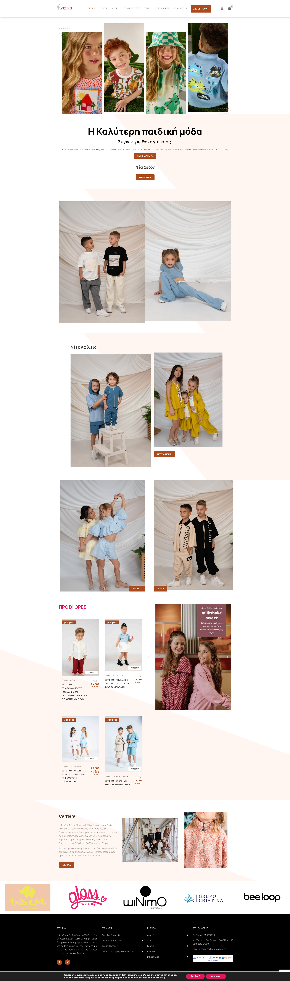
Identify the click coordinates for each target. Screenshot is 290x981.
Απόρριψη (215, 976)
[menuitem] (91, 8)
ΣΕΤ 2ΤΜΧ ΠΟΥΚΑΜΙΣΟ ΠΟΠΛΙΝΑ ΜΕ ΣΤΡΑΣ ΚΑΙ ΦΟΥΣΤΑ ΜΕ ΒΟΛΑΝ (117, 683)
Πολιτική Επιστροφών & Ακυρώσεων (119, 951)
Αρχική (150, 935)
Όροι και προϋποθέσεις (113, 935)
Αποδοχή (195, 976)
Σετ (122, 675)
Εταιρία (151, 951)
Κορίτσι (150, 945)
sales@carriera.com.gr (215, 948)
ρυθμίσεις (69, 977)
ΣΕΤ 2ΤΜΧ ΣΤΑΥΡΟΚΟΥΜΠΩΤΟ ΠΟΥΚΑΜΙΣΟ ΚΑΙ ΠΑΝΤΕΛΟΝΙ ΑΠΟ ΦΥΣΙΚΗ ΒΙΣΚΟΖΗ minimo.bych (74, 691)
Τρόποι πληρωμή (110, 945)
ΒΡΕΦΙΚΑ (73, 680)
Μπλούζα (78, 766)
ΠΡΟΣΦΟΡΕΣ (72, 607)
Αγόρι (150, 940)
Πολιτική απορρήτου (112, 940)
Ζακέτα (124, 776)
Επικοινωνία (153, 956)
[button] (148, 657)
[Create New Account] (232, 4)
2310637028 (209, 935)
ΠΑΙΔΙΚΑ (65, 680)
